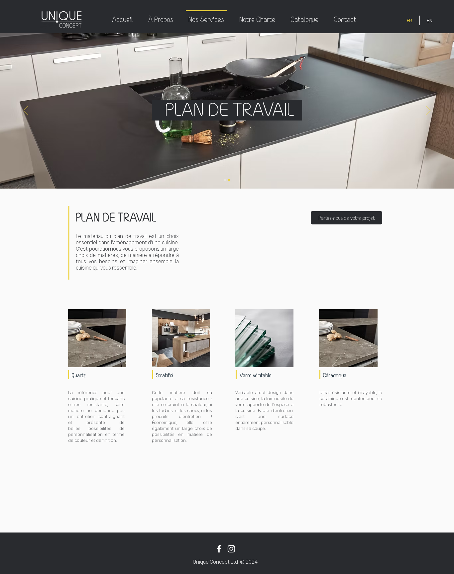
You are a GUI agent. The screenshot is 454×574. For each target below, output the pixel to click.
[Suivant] (428, 111)
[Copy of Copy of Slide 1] (229, 180)
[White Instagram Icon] (231, 549)
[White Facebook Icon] (219, 549)
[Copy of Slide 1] (225, 180)
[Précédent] (26, 111)
